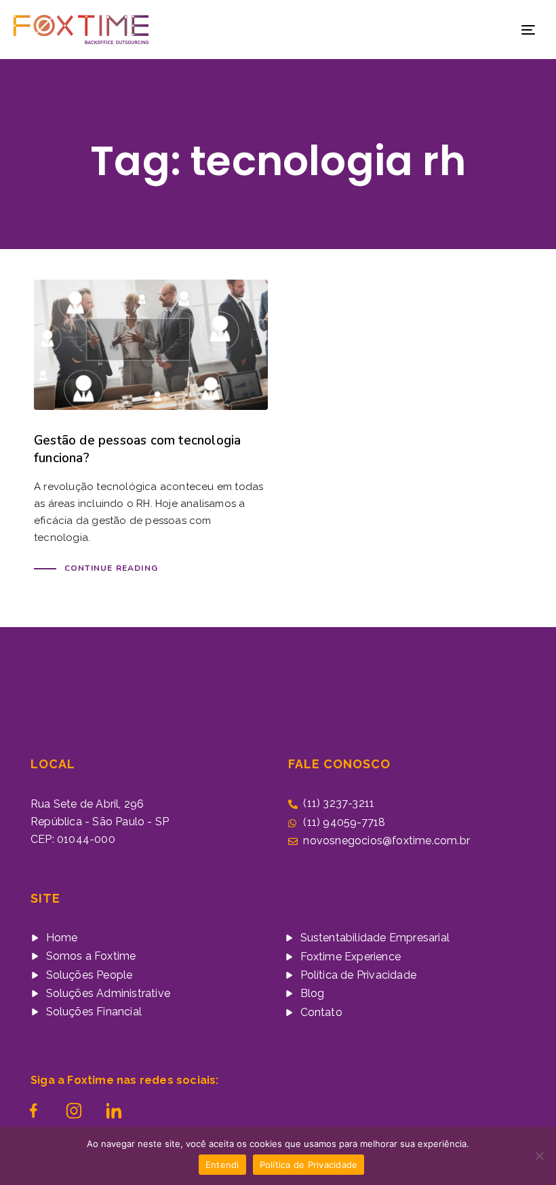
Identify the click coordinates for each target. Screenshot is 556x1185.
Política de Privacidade (309, 1164)
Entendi (222, 1164)
